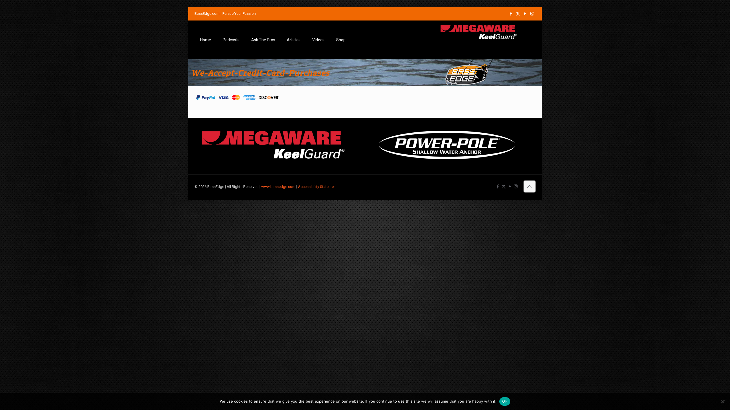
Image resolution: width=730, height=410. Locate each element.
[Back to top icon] (530, 186)
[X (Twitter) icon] (518, 13)
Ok (504, 401)
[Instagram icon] (532, 13)
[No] (723, 401)
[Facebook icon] (511, 13)
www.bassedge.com (278, 186)
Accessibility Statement (317, 186)
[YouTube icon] (525, 13)
